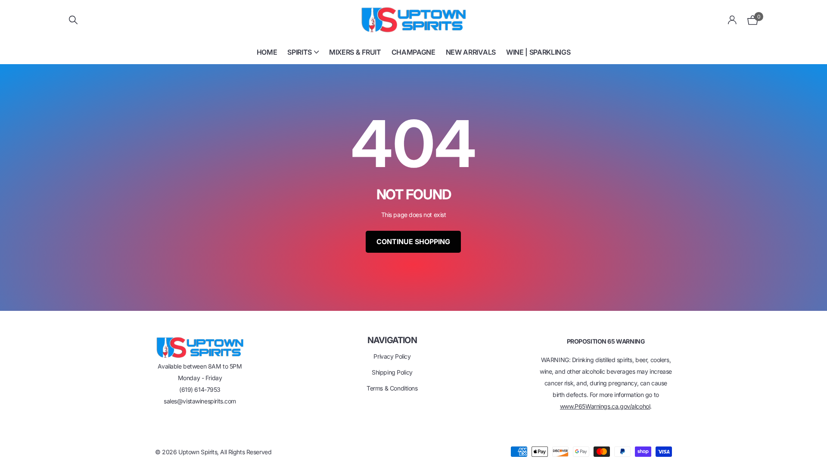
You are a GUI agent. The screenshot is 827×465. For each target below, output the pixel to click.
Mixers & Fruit (355, 52)
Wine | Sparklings (538, 52)
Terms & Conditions (392, 388)
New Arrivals (471, 52)
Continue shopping (413, 241)
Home (267, 52)
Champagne (413, 52)
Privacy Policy (391, 356)
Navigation (392, 340)
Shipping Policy (392, 372)
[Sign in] (732, 20)
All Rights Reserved (245, 452)
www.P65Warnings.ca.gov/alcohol (605, 406)
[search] (73, 20)
